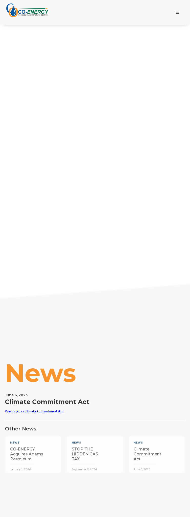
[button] (177, 12)
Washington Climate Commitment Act (34, 411)
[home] (27, 12)
